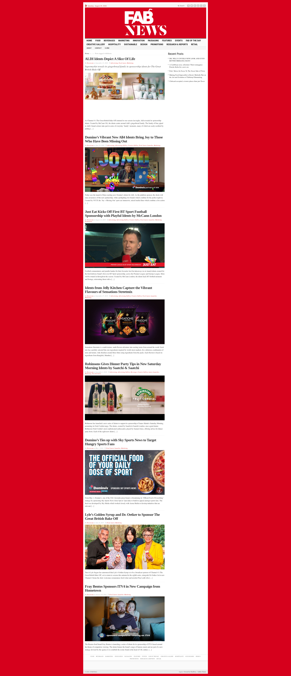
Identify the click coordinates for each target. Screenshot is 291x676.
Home (87, 53)
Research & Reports (177, 44)
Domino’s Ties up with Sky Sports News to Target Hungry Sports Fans (120, 442)
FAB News (93, 672)
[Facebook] (188, 5)
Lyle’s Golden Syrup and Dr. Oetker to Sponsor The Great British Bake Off (122, 517)
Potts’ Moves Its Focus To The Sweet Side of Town (187, 71)
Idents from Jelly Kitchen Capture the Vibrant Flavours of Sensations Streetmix (118, 290)
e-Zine (107, 48)
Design (143, 44)
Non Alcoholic (96, 374)
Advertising (114, 63)
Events (179, 40)
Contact (98, 48)
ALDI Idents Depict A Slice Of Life (110, 59)
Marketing (124, 40)
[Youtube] (198, 5)
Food (97, 40)
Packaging (153, 40)
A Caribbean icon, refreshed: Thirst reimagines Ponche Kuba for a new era (186, 66)
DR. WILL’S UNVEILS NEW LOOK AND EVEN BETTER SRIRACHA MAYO (187, 59)
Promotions (157, 44)
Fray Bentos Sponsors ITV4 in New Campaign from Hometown (122, 588)
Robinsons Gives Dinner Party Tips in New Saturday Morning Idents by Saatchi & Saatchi (123, 366)
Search (181, 6)
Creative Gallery (96, 44)
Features (167, 40)
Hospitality (114, 44)
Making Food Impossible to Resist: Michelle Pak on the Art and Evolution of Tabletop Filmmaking (187, 76)
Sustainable (130, 44)
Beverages (109, 40)
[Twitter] (191, 5)
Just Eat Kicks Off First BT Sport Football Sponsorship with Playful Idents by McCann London (123, 214)
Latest (124, 63)
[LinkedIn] (195, 5)
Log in (181, 672)
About (89, 48)
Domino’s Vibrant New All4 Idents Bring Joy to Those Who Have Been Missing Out (124, 139)
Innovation (139, 40)
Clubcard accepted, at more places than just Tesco (187, 81)
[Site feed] (204, 5)
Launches (150, 145)
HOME (89, 40)
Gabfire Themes (202, 672)
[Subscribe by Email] (201, 5)
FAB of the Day (193, 40)
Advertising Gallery (121, 145)
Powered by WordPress (190, 672)
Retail (194, 44)
